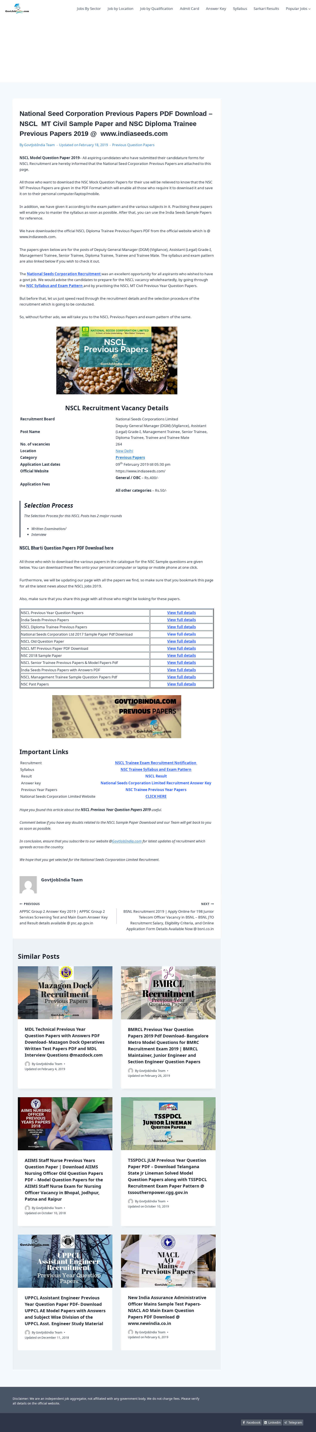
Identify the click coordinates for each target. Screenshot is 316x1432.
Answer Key (216, 8)
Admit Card (189, 8)
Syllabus (240, 8)
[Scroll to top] (306, 1424)
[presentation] (65, 992)
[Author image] (27, 1064)
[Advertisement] (158, 49)
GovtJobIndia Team (39, 145)
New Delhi (124, 450)
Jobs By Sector (89, 8)
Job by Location (120, 8)
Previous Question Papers (133, 145)
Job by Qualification (156, 8)
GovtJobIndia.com (127, 841)
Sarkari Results (266, 8)
